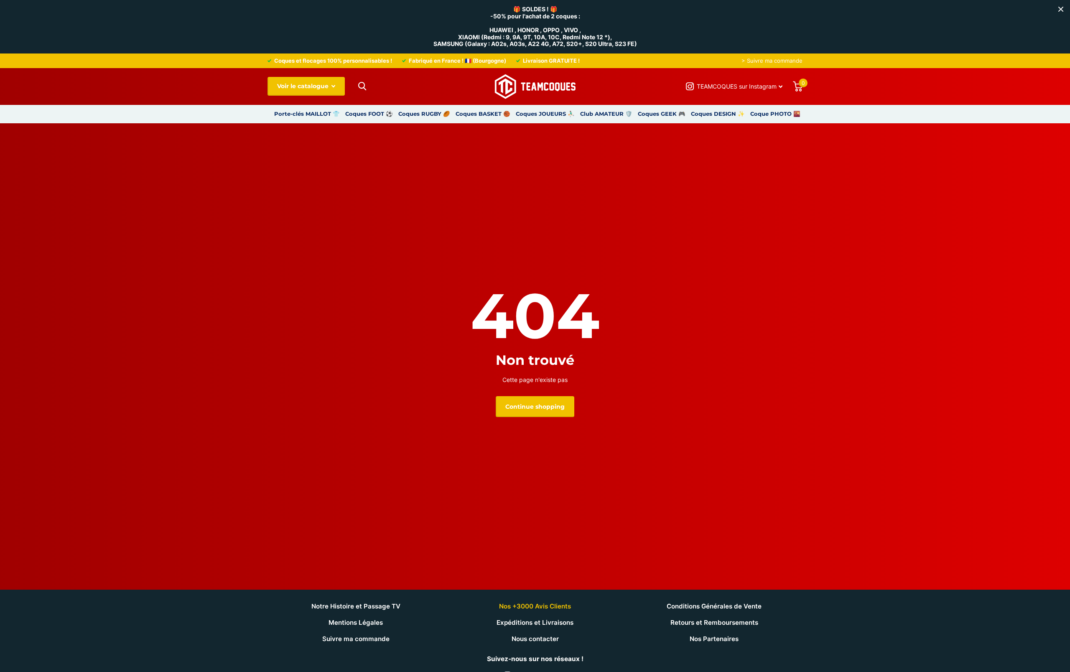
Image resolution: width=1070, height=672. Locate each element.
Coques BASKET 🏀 (483, 113)
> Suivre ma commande (771, 60)
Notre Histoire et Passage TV (355, 606)
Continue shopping (535, 406)
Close (1061, 9)
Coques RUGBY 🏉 (424, 113)
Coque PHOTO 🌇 (775, 113)
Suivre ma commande (356, 639)
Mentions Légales (356, 622)
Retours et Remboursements (714, 622)
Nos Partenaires (714, 639)
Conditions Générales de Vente (714, 606)
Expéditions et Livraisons (535, 622)
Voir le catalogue (303, 86)
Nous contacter (535, 639)
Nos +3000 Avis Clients (535, 606)
